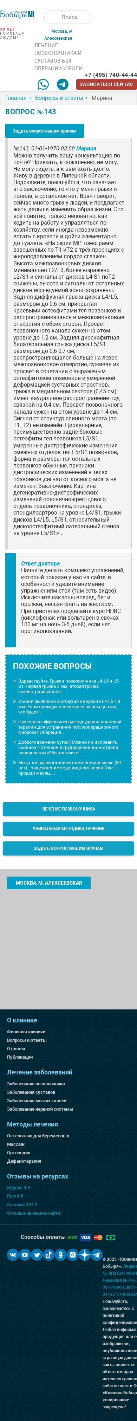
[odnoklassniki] (61, 1255)
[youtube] (25, 1255)
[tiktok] (49, 1255)
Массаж (16, 1144)
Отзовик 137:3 (22, 1204)
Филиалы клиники (26, 1031)
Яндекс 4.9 (18, 1187)
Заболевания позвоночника (36, 1083)
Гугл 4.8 (15, 1196)
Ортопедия (18, 1152)
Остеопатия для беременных (38, 1135)
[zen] (85, 1255)
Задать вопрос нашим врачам (45, 131)
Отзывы (16, 1048)
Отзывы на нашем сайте (33, 1213)
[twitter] (37, 1255)
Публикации (20, 1057)
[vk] (13, 1255)
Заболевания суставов (31, 1092)
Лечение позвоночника (68, 809)
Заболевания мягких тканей (36, 1100)
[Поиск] (51, 17)
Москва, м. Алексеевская (49, 883)
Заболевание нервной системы (40, 1109)
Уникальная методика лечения (68, 828)
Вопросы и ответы (27, 1040)
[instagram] (73, 1255)
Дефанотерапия (24, 1161)
